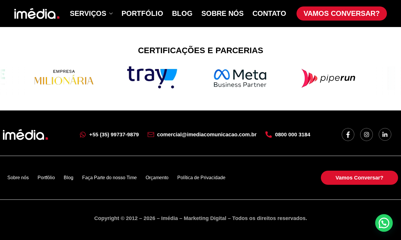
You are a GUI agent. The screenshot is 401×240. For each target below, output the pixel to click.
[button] (384, 223)
